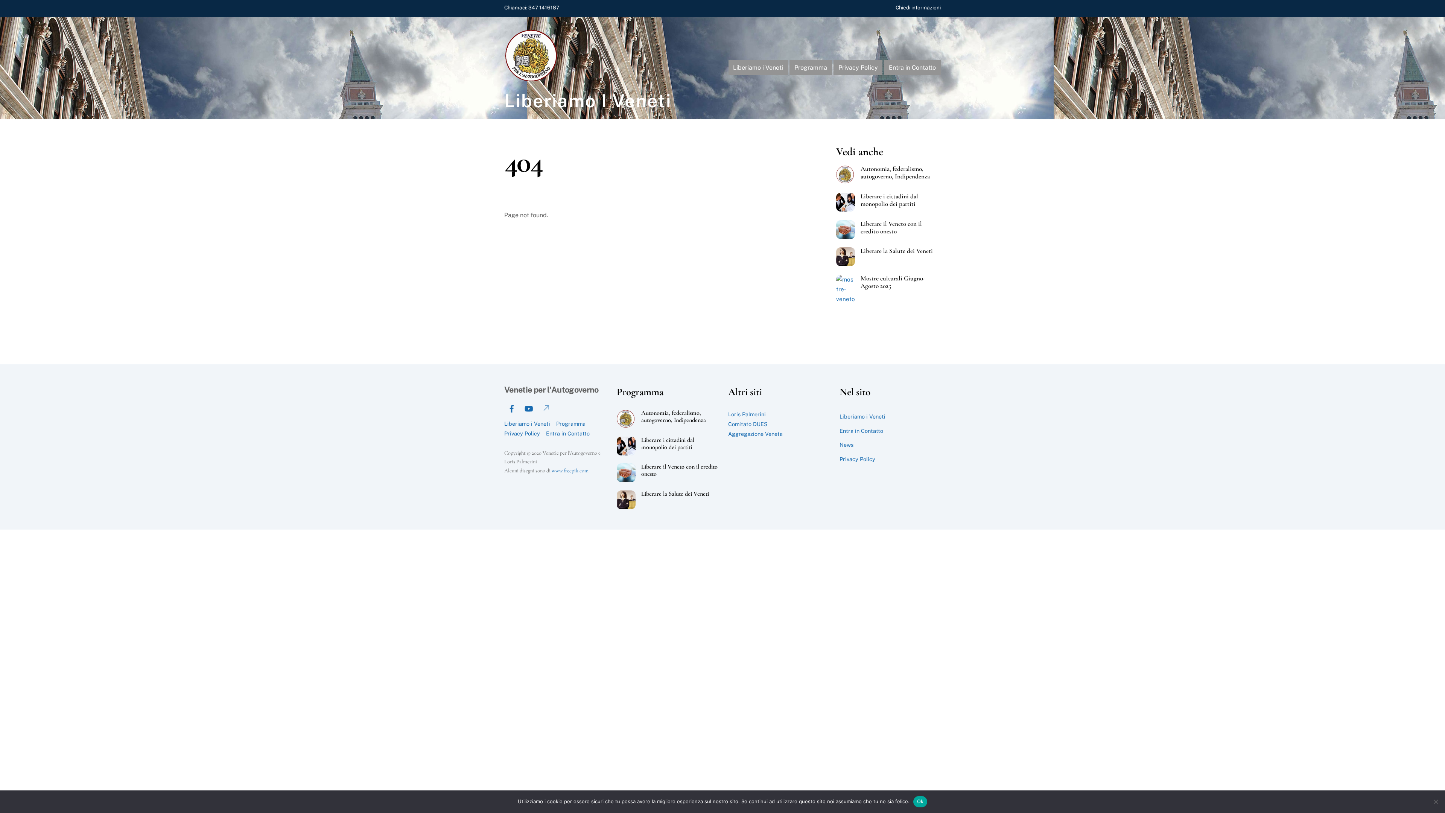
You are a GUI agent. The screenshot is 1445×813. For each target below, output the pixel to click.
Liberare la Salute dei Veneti (897, 251)
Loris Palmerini (747, 414)
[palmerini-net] (545, 408)
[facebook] (511, 408)
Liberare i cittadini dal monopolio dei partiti (889, 200)
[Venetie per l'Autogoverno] (532, 80)
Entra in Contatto (912, 67)
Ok (920, 801)
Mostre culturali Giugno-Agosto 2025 (893, 282)
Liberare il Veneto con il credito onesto (891, 227)
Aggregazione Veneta (755, 434)
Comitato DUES (748, 424)
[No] (1435, 801)
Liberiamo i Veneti (758, 67)
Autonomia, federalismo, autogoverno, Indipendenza (895, 172)
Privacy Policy (858, 67)
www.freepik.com (570, 470)
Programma (810, 67)
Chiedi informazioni (918, 8)
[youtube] (528, 408)
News (846, 445)
